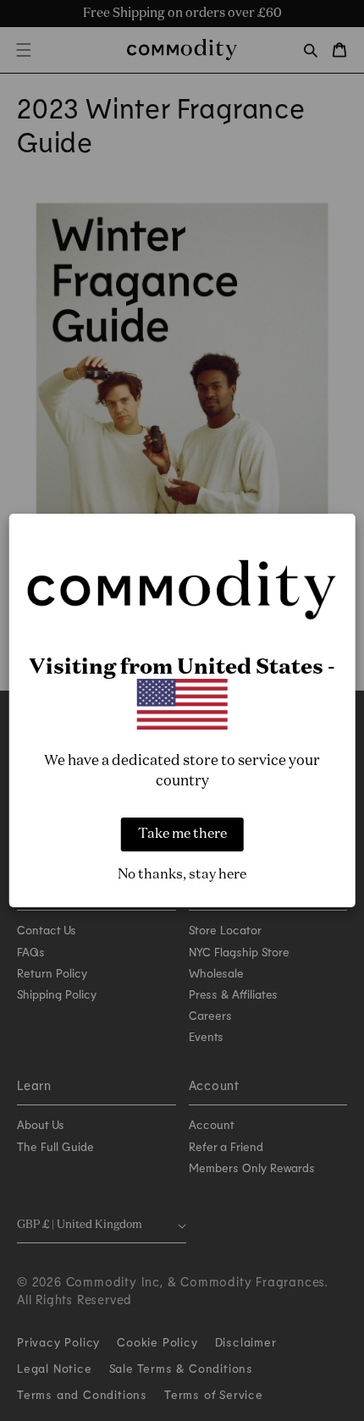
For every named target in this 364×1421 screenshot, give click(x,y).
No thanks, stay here (182, 875)
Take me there (182, 834)
